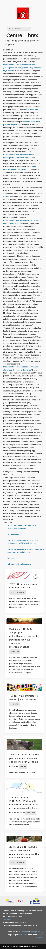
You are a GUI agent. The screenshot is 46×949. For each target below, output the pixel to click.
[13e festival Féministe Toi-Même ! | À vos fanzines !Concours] (24, 687)
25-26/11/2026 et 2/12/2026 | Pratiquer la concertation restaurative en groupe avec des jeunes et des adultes (24, 805)
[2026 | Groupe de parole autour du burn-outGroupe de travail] (24, 575)
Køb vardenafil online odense (19, 564)
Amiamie (24, 932)
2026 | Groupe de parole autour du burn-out (23, 588)
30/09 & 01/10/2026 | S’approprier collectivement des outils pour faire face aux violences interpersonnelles (23, 640)
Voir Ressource (31, 110)
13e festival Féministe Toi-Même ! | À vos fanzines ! (24, 700)
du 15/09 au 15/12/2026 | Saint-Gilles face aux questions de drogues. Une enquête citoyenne (24, 854)
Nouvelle (10, 558)
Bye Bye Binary (37, 932)
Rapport (6, 196)
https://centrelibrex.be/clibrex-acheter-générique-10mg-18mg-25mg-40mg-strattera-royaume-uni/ (22, 68)
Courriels (7, 920)
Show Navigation (37, 22)
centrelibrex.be (13, 534)
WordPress (22, 935)
